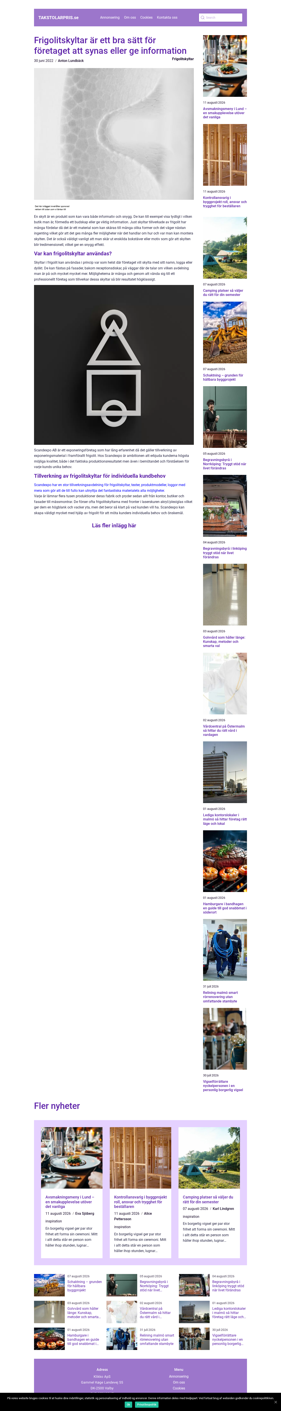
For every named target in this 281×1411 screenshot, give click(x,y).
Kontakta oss (167, 17)
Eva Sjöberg (84, 1213)
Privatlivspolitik (146, 1404)
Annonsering (110, 17)
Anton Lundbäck (71, 61)
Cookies (146, 17)
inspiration (53, 1221)
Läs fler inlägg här (114, 525)
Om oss (130, 17)
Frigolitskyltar (183, 59)
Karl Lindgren (223, 1209)
